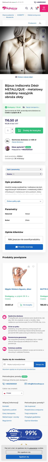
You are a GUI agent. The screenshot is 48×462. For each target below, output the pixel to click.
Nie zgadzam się (24, 452)
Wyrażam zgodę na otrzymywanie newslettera (18, 369)
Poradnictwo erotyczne (34, 410)
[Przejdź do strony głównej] (9, 8)
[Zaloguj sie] (31, 8)
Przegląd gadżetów (32, 417)
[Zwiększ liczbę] (12, 129)
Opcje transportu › (32, 107)
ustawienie (33, 448)
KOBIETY (20, 15)
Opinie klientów (31, 421)
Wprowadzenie (8, 15)
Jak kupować (30, 406)
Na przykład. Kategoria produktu (21, 20)
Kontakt (5, 406)
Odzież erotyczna (34, 15)
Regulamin (7, 421)
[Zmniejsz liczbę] (12, 132)
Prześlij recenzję (25, 247)
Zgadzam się (24, 457)
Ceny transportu (9, 413)
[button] (26, 8)
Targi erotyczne (31, 413)
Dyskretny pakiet (9, 410)
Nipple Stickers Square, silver (18, 289)
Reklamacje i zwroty (10, 417)
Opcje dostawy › (18, 142)
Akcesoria (9, 17)
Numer (8, 130)
